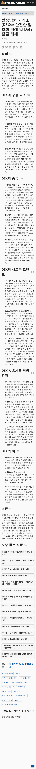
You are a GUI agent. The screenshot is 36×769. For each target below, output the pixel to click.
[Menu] (28, 3)
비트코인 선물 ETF (8, 687)
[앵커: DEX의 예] (18, 451)
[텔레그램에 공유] (21, 47)
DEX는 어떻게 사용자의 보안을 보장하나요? (18, 561)
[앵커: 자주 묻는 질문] (26, 545)
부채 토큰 (18, 700)
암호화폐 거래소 (7, 673)
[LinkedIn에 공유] (10, 47)
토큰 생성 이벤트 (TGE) (19, 682)
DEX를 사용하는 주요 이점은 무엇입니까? (17, 553)
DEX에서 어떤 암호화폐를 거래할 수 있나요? (17, 597)
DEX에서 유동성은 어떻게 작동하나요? (17, 611)
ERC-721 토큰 (6, 691)
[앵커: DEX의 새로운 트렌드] (32, 272)
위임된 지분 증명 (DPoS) (10, 705)
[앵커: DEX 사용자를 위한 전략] (32, 373)
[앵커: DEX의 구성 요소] (29, 95)
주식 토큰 (17, 691)
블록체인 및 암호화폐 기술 (21, 665)
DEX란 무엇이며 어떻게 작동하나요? (16, 569)
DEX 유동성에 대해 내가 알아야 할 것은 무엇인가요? (17, 655)
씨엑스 (18, 673)
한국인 (32, 3)
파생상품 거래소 (21, 696)
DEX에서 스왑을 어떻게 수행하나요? (16, 626)
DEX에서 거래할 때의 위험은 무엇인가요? (17, 619)
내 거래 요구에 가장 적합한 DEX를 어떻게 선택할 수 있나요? (17, 583)
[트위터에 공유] (7, 47)
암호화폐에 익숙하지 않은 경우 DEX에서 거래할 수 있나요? (18, 646)
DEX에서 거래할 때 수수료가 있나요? (16, 605)
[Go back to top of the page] (32, 766)
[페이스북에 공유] (3, 47)
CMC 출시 (5, 682)
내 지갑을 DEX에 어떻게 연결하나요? (16, 590)
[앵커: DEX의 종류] (21, 178)
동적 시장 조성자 (7, 696)
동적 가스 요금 (7, 700)
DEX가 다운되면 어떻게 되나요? (14, 639)
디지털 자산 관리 (25, 678)
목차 (6, 8)
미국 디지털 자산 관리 (9, 678)
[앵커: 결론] (11, 509)
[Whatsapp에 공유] (18, 47)
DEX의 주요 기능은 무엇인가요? (14, 575)
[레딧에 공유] (14, 47)
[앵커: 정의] (11, 54)
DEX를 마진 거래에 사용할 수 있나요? (17, 633)
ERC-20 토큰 (21, 687)
